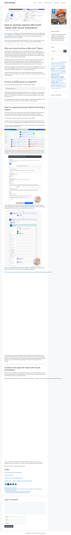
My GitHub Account (8, 475)
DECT (61, 66)
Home (35, 2)
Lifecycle (34, 488)
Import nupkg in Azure (58, 71)
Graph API (27, 488)
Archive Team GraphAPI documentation (13, 472)
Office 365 (14, 487)
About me (40, 2)
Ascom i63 (59, 62)
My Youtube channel (48, 2)
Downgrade (57, 68)
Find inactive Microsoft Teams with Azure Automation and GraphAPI (18, 491)
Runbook (64, 85)
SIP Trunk (54, 86)
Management (39, 488)
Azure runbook (21, 488)
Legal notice (56, 2)
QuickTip (53, 85)
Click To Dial (53, 66)
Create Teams (58, 66)
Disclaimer (63, 2)
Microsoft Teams (9, 487)
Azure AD (53, 63)
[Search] (65, 51)
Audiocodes (64, 62)
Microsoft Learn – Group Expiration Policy (13, 478)
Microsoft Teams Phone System (56, 78)
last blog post (10, 33)
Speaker (65, 86)
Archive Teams (8, 488)
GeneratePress (43, 533)
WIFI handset (59, 88)
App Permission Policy (54, 62)
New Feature (55, 80)
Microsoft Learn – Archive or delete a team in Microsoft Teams (18, 480)
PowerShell (57, 83)
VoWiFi (56, 88)
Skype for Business (60, 86)
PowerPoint (53, 83)
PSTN (65, 83)
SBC (52, 86)
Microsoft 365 (7, 490)
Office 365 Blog (9, 3)
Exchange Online (57, 70)
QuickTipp (57, 85)
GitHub (22, 100)
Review (62, 85)
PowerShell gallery (61, 83)
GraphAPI (31, 488)
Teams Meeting (53, 88)
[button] (6, 484)
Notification (60, 80)
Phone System (61, 82)
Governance (63, 70)
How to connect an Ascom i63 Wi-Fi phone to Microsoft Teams (17, 492)
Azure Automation (15, 488)
